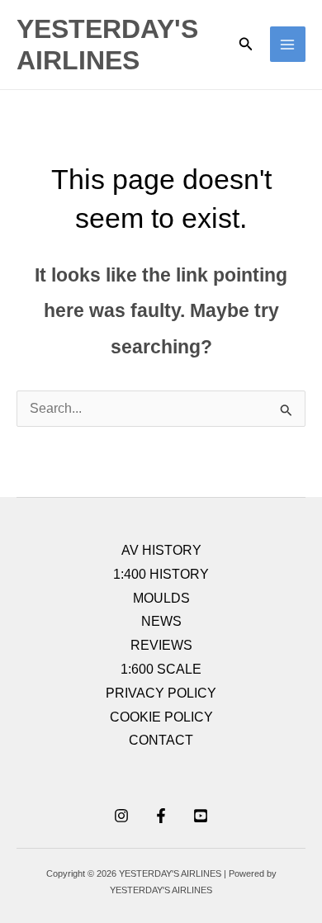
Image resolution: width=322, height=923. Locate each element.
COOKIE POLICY (161, 717)
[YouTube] (200, 815)
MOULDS (161, 598)
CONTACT (161, 740)
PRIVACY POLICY (161, 693)
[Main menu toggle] (287, 44)
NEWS (161, 621)
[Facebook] (161, 815)
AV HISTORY (161, 550)
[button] (246, 44)
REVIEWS (161, 645)
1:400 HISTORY (161, 574)
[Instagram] (121, 815)
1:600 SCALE (161, 669)
